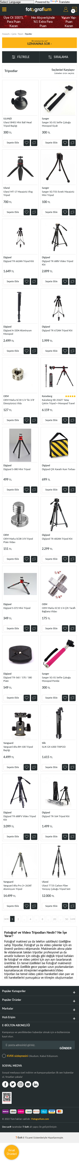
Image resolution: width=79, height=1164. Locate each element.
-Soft (19, 1137)
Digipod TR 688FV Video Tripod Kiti (19, 818)
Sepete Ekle (13, 143)
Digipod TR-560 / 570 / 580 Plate (17, 679)
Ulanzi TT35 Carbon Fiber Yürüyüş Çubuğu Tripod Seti (56, 887)
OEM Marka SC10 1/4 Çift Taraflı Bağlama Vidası (58, 610)
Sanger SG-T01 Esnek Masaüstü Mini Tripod (58, 193)
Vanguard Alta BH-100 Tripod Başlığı (18, 748)
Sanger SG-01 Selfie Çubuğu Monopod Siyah (56, 124)
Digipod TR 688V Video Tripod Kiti (57, 263)
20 (54, 919)
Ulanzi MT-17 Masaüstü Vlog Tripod (18, 193)
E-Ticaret (28, 1137)
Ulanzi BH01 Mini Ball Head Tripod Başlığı (17, 124)
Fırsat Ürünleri (12, 1152)
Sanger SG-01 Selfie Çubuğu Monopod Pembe (56, 679)
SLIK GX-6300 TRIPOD (54, 747)
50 (66, 919)
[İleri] (72, 919)
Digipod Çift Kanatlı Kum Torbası (58, 469)
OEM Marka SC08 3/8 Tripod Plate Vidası (18, 540)
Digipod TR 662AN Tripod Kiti (18, 261)
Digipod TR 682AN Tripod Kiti (57, 539)
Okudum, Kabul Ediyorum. (32, 1056)
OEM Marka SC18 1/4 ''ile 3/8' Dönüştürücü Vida (18, 402)
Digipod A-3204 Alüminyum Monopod (17, 332)
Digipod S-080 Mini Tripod (16, 469)
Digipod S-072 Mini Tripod (16, 608)
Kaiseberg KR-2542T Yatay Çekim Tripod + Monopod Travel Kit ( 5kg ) (58, 402)
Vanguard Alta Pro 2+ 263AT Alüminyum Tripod (17, 887)
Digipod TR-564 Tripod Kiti (56, 816)
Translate (64, 2)
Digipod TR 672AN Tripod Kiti (57, 330)
